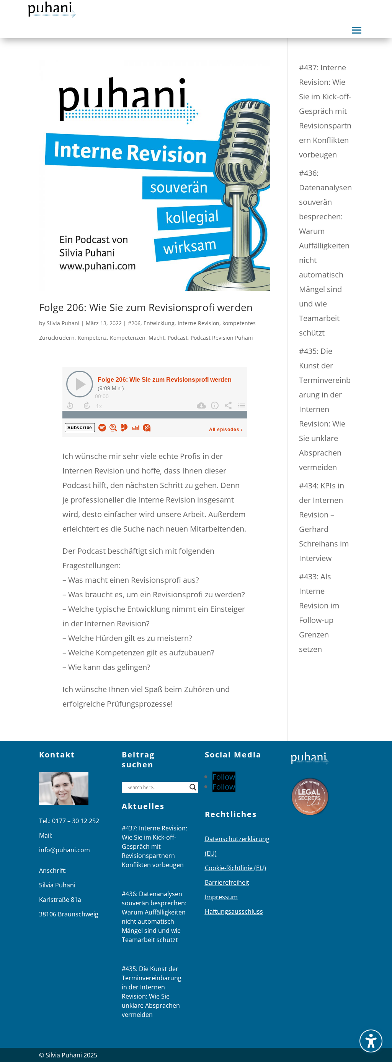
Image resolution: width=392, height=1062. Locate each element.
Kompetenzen (127, 337)
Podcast (178, 337)
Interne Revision (198, 323)
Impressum (221, 897)
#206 (134, 323)
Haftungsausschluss (234, 911)
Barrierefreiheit (227, 882)
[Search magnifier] (193, 787)
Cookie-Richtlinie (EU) (235, 868)
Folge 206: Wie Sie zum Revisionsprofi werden (146, 307)
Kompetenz (92, 337)
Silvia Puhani (63, 323)
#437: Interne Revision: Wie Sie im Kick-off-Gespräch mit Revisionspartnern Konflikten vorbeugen (325, 111)
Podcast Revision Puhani (222, 337)
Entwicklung (159, 323)
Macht (157, 337)
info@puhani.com (64, 850)
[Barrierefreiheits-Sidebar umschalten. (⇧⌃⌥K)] (370, 1041)
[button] (356, 30)
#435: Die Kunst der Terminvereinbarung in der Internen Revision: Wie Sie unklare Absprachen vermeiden (325, 409)
